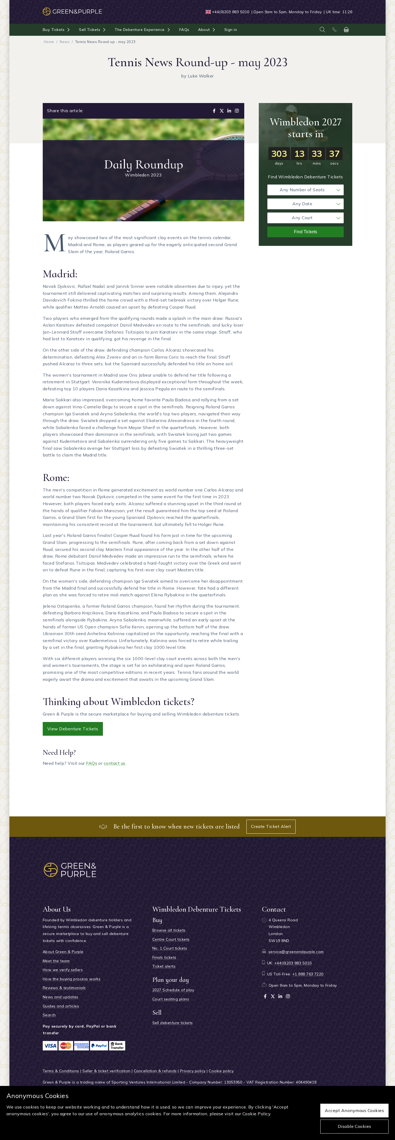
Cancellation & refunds (155, 1070)
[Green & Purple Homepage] (72, 9)
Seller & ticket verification (106, 1070)
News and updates (60, 996)
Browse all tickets (169, 930)
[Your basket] (346, 30)
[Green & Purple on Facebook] (265, 996)
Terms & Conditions (61, 1070)
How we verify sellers (63, 969)
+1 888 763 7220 (308, 974)
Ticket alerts (163, 966)
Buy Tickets (53, 29)
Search (49, 1014)
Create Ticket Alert (271, 826)
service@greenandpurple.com (296, 951)
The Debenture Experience (140, 29)
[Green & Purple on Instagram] (288, 996)
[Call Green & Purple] (334, 30)
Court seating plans (170, 999)
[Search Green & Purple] (322, 30)
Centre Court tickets (171, 939)
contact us (114, 763)
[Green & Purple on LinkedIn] (280, 996)
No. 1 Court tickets (169, 948)
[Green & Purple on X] (273, 996)
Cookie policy (221, 1070)
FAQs (184, 29)
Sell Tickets (89, 29)
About (204, 29)
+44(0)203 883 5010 (230, 11)
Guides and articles (61, 1006)
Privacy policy (193, 1070)
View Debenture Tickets (72, 728)
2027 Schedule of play (173, 989)
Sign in (230, 29)
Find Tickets (305, 232)
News (65, 42)
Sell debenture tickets (172, 1022)
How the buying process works (71, 978)
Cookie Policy (256, 1113)
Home (49, 42)
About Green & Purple (63, 951)
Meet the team (56, 960)
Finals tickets (164, 957)
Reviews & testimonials (64, 987)
